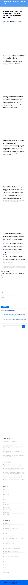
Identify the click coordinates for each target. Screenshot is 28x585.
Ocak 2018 (6, 494)
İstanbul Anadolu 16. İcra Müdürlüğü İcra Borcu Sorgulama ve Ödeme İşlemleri (13, 473)
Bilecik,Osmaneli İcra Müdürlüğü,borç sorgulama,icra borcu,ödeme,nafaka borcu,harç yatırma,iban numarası (13, 267)
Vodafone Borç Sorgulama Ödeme (12, 556)
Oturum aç (5, 564)
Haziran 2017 (7, 512)
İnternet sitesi (4, 301)
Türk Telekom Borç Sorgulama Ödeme (13, 548)
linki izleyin (5, 254)
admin (12, 21)
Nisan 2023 (6, 489)
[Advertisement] (14, 40)
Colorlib (8, 582)
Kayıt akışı (5, 567)
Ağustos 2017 (7, 507)
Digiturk (6, 523)
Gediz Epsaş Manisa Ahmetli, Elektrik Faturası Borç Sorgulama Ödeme (13, 444)
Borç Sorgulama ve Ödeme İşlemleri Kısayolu (13, 2)
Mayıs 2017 (6, 514)
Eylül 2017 (6, 504)
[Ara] (23, 326)
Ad (2, 292)
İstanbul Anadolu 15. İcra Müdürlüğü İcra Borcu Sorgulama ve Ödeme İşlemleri (13, 469)
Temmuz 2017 (7, 509)
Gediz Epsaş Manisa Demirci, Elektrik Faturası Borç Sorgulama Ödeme (13, 456)
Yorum (3, 277)
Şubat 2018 (6, 491)
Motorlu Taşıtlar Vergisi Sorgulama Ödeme (14, 538)
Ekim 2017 (6, 502)
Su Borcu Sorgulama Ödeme (11, 546)
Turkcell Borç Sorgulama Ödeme (11, 551)
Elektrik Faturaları (8, 530)
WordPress (21, 582)
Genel (6, 533)
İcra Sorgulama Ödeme (9, 536)
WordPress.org (6, 572)
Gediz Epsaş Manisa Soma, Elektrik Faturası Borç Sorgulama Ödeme (13, 448)
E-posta (3, 297)
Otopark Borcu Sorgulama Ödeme (12, 541)
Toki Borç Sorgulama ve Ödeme (10, 441)
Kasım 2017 (6, 499)
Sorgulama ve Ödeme (9, 543)
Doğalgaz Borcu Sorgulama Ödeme (12, 525)
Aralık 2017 (6, 497)
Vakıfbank (7, 553)
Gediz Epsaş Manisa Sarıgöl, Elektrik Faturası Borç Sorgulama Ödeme (13, 452)
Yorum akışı (5, 569)
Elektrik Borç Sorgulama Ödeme (11, 528)
